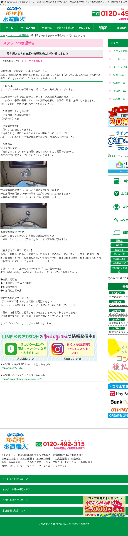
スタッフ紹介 (53, 462)
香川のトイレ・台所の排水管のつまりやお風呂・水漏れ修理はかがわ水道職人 (43, 455)
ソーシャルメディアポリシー (54, 466)
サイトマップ (27, 466)
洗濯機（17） (120, 98)
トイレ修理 (26, 458)
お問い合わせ (9, 466)
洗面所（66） (120, 83)
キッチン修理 (43, 458)
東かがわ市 (119, 254)
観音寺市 (119, 249)
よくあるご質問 (33, 462)
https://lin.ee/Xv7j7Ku (12, 368)
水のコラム (70, 462)
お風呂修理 (61, 458)
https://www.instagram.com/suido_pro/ (21, 379)
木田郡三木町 (119, 259)
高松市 (119, 240)
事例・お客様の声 (11, 462)
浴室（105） (119, 75)
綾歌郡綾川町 (119, 263)
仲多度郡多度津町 (119, 270)
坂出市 (119, 245)
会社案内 (85, 462)
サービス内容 (9, 458)
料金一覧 (76, 458)
